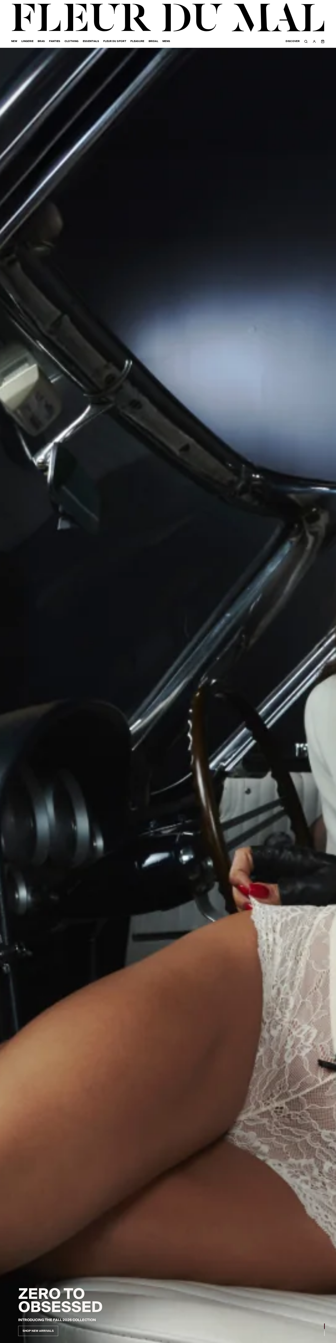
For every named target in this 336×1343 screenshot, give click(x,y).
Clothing (72, 41)
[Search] (306, 41)
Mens (166, 41)
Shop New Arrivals (38, 1330)
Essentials (91, 41)
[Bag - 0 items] (323, 41)
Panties (54, 41)
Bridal (153, 41)
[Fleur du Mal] (168, 18)
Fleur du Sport (114, 41)
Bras (41, 41)
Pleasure (137, 41)
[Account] (314, 41)
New (14, 41)
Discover (293, 41)
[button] (324, 1326)
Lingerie (27, 41)
